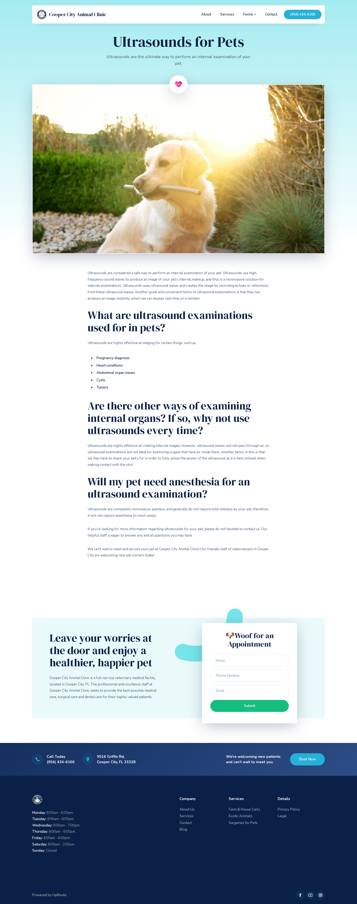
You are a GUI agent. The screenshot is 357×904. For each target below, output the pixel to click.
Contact (271, 14)
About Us (187, 809)
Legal (282, 816)
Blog (183, 829)
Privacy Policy (289, 809)
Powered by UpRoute (49, 895)
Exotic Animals (240, 816)
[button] (250, 14)
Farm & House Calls (244, 809)
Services (227, 14)
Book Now (307, 759)
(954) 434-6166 (302, 14)
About (206, 14)
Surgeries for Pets (243, 822)
